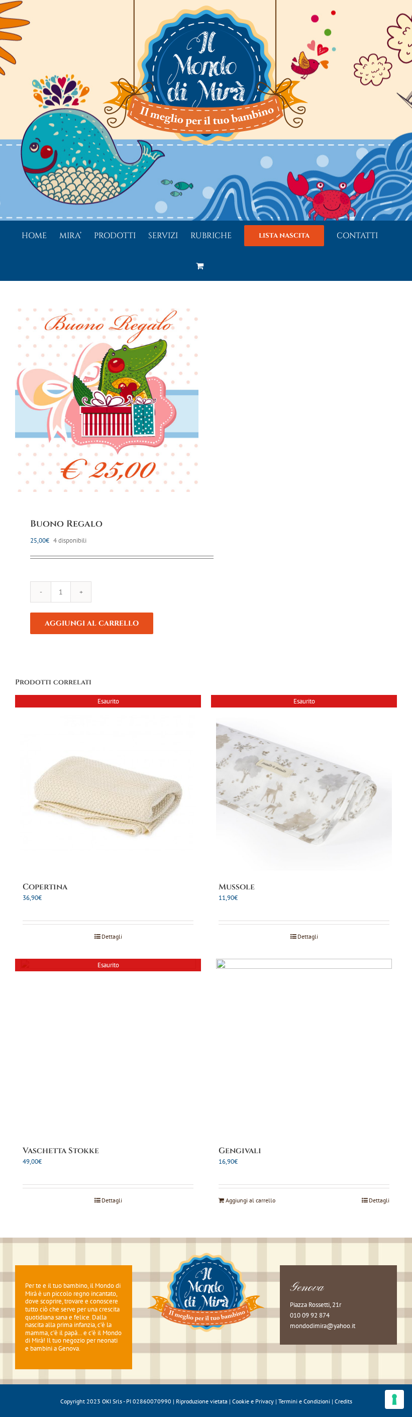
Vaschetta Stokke (61, 1150)
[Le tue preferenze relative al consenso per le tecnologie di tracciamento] (394, 1399)
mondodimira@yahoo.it (322, 1326)
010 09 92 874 (310, 1315)
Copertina (45, 886)
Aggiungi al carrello (92, 623)
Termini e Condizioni (304, 1401)
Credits (343, 1401)
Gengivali (240, 1150)
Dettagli (111, 936)
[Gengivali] (304, 1047)
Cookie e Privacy (253, 1401)
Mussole (237, 886)
